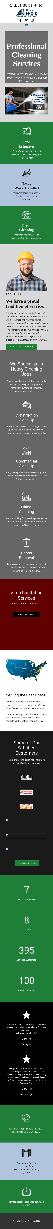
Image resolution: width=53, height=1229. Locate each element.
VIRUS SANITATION (26, 614)
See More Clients (26, 863)
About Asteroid (21, 347)
